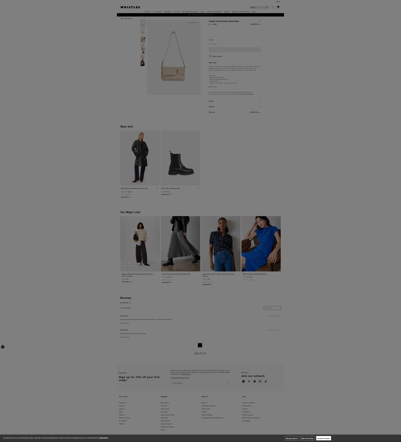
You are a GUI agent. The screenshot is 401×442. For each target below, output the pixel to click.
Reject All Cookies (307, 438)
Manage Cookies (291, 438)
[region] (200, 438)
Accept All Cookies (323, 438)
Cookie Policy (103, 438)
